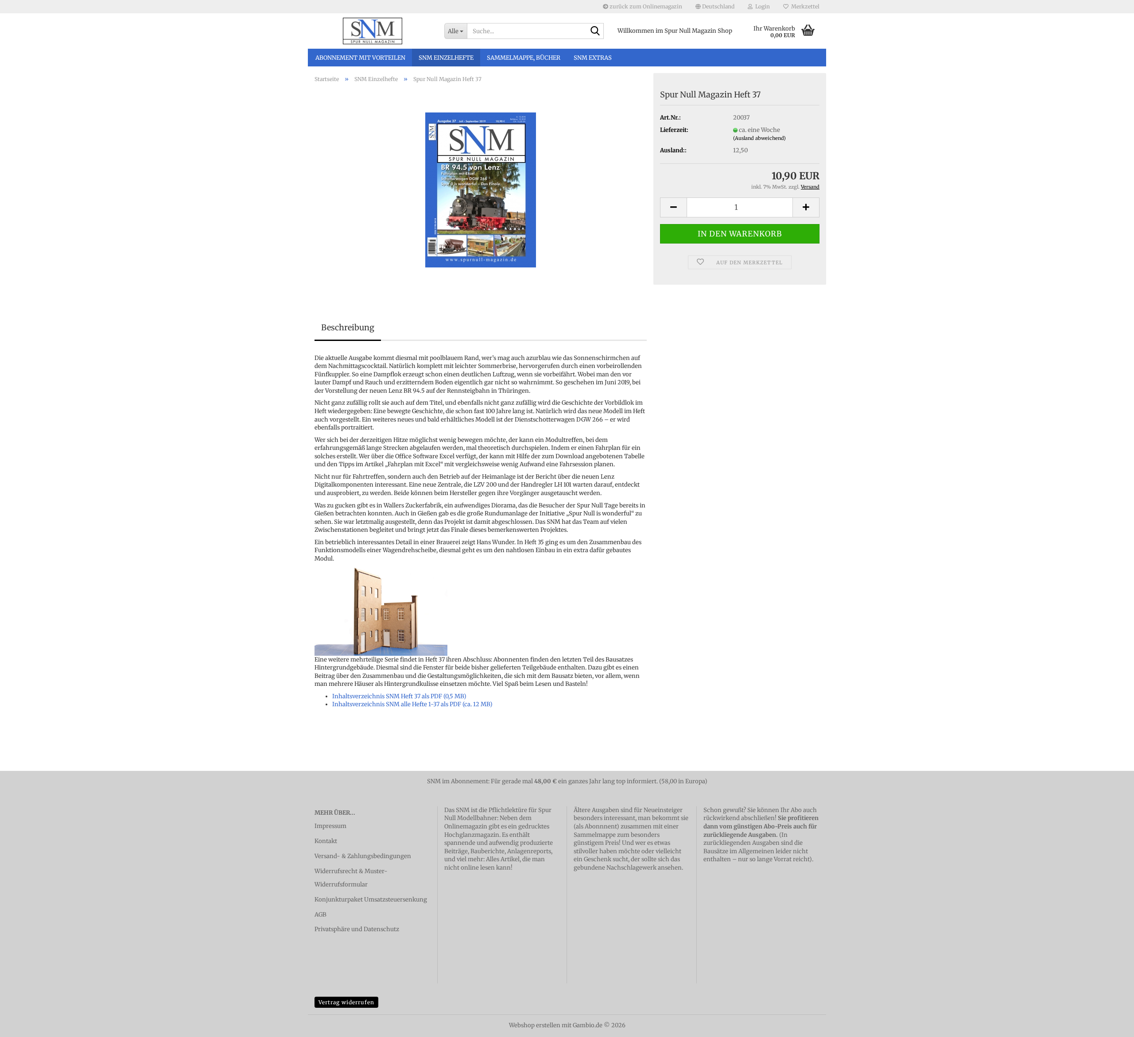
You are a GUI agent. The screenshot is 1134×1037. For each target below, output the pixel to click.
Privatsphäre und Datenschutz (357, 929)
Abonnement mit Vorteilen (360, 58)
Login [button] (761, 6)
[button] (715, 6)
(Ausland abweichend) (759, 138)
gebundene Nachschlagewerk (615, 867)
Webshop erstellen (534, 1025)
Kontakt (326, 841)
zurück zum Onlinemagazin (645, 6)
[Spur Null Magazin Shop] (373, 31)
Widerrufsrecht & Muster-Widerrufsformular (351, 877)
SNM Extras (593, 58)
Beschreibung (347, 327)
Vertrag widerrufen (346, 1002)
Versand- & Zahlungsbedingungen (363, 856)
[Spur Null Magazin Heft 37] (480, 189)
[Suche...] (595, 31)
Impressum (330, 826)
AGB (320, 914)
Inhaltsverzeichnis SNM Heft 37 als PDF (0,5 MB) (399, 696)
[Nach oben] (1109, 1024)
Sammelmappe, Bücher (523, 58)
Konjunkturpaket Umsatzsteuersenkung (371, 899)
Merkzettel (803, 6)
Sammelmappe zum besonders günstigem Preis (617, 839)
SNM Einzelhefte (446, 58)
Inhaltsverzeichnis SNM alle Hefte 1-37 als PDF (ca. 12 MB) (412, 704)
